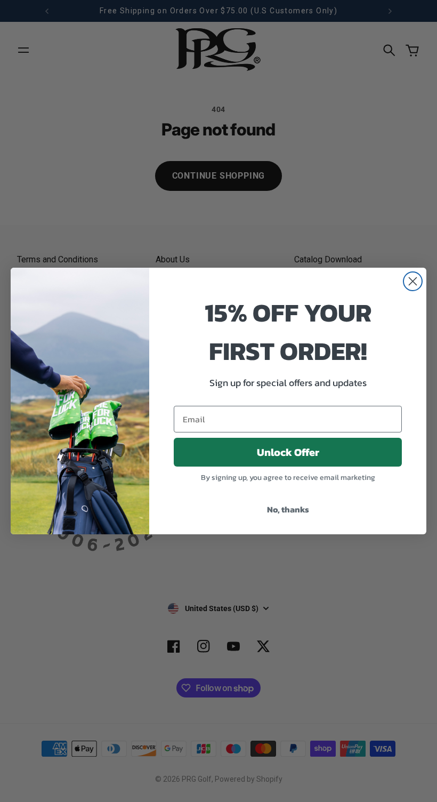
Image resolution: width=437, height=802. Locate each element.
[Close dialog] (412, 281)
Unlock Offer (288, 452)
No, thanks (288, 509)
